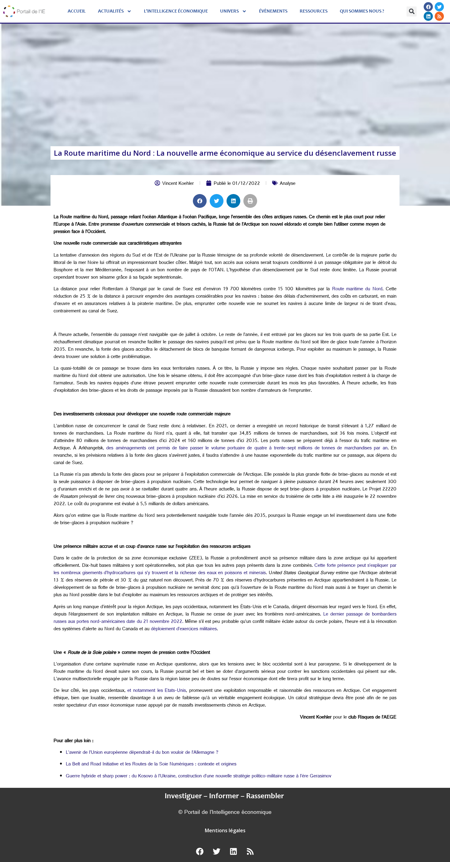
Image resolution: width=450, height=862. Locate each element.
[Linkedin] (428, 16)
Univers (229, 11)
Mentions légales (225, 830)
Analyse (287, 184)
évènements (273, 11)
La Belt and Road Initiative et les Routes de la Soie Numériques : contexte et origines (151, 764)
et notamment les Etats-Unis (156, 691)
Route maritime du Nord (357, 289)
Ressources (314, 11)
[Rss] (439, 16)
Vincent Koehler (178, 184)
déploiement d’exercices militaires (184, 629)
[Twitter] (439, 6)
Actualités (111, 11)
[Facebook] (428, 6)
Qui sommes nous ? (362, 11)
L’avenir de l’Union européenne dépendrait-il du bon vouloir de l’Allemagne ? (142, 753)
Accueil (77, 11)
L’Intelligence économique (176, 11)
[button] (412, 11)
